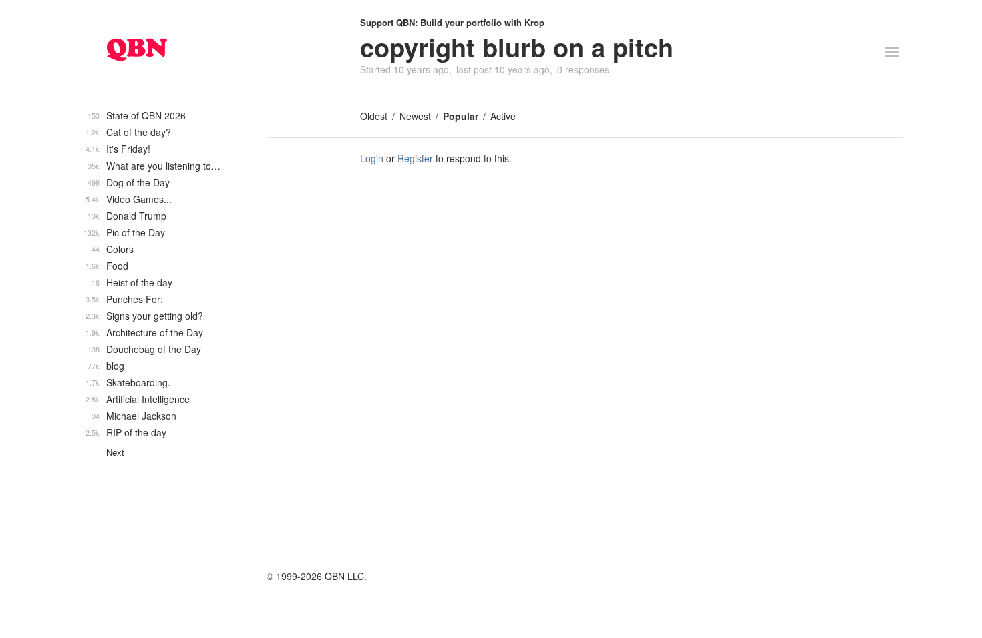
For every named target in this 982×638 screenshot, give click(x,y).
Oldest (373, 116)
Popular (460, 116)
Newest (415, 116)
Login (371, 158)
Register (415, 158)
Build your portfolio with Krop (482, 22)
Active (503, 116)
